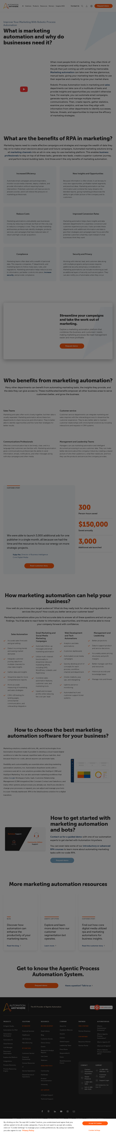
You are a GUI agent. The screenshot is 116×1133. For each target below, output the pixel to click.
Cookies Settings (94, 1130)
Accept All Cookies (95, 1123)
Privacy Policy (28, 1130)
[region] (58, 1126)
